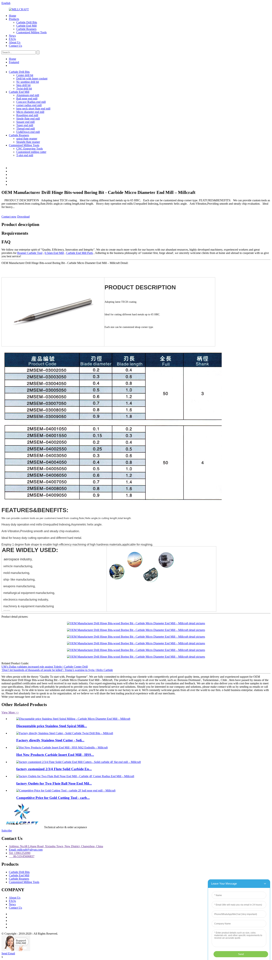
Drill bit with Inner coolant (31, 78)
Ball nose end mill (26, 98)
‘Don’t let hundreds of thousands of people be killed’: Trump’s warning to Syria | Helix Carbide (57, 670)
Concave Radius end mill (31, 101)
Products (14, 19)
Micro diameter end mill (30, 111)
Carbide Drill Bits (26, 22)
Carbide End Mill (26, 25)
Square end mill (25, 121)
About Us (14, 42)
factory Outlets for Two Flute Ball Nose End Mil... (54, 783)
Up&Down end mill (28, 131)
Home (12, 15)
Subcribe (6, 830)
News (12, 35)
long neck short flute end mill (33, 108)
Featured (14, 62)
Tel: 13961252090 (19, 853)
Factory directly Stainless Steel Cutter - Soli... (50, 740)
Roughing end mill (27, 115)
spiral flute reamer (26, 138)
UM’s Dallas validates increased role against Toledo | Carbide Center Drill (44, 666)
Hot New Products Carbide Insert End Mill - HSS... (55, 755)
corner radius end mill (29, 105)
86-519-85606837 (21, 856)
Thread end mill (25, 128)
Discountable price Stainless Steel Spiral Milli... (51, 726)
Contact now (8, 216)
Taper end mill (24, 125)
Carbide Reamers (26, 29)
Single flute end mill (28, 118)
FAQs (12, 39)
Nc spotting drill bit (27, 81)
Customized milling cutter (31, 151)
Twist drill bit (24, 88)
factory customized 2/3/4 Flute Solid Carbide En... (54, 769)
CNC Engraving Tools (29, 148)
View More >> (10, 712)
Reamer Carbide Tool (29, 253)
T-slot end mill (24, 155)
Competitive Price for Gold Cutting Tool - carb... (53, 798)
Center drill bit (24, 75)
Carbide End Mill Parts (79, 253)
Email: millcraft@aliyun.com (26, 849)
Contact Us (15, 45)
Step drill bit (23, 85)
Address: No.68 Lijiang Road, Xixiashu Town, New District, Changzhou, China (56, 846)
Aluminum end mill (27, 95)
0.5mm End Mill (54, 253)
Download (23, 216)
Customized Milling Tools (31, 32)
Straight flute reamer (28, 141)
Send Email (8, 953)
